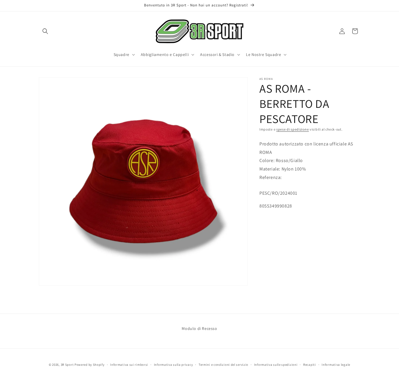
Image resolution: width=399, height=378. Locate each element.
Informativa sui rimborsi (129, 365)
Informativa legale (336, 365)
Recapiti (309, 365)
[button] (45, 31)
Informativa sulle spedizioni (276, 365)
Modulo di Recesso (199, 328)
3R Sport (67, 365)
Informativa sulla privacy (173, 365)
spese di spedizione (292, 129)
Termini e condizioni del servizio (223, 365)
